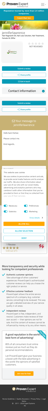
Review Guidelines (8, 399)
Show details (34, 217)
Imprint (7, 201)
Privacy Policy (17, 201)
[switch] (26, 206)
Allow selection (24, 230)
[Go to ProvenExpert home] (15, 5)
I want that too (24, 18)
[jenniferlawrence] (12, 52)
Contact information (22, 90)
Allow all (24, 223)
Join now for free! (24, 373)
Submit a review (24, 68)
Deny (24, 238)
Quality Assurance (23, 399)
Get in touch (25, 81)
